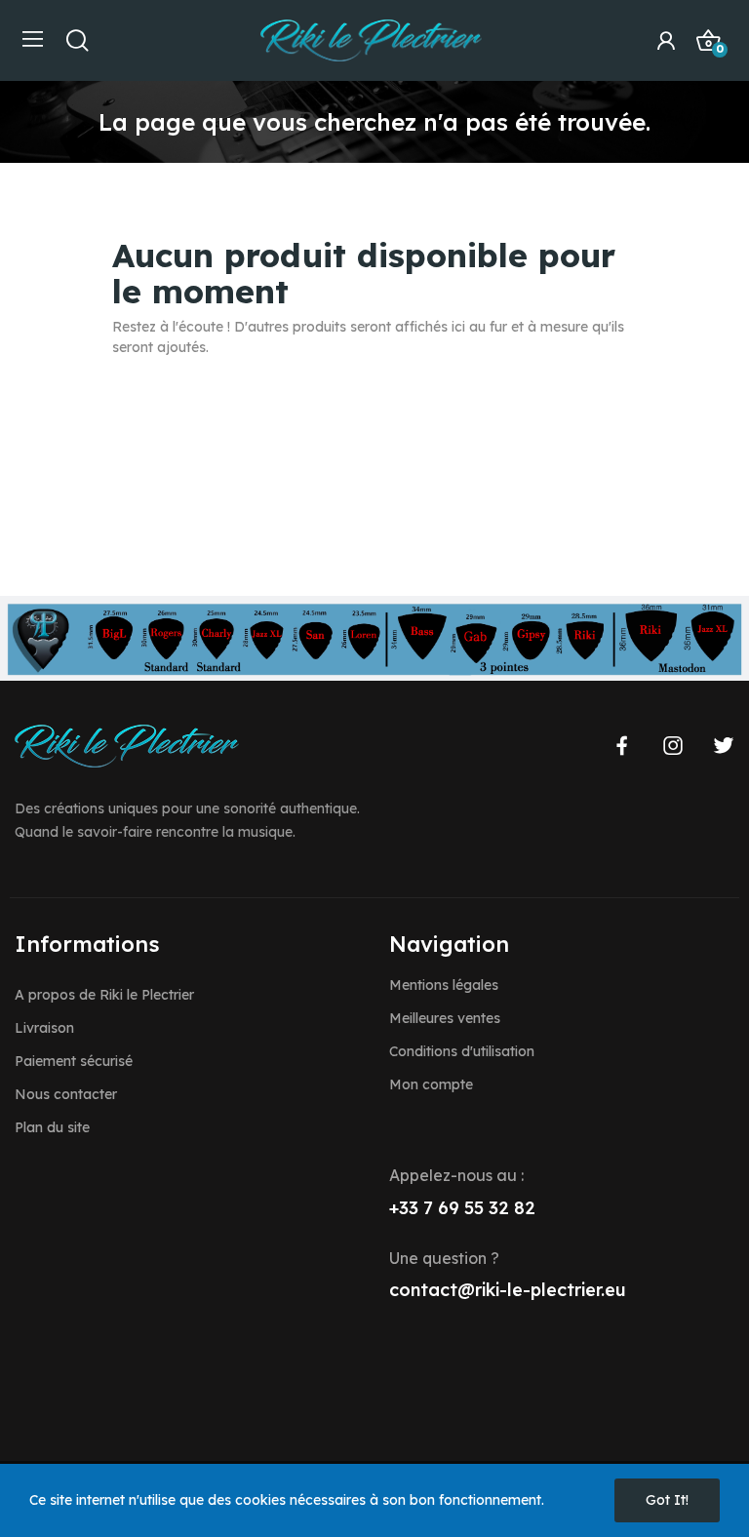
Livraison (44, 1028)
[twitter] (723, 746)
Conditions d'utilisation (461, 1051)
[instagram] (673, 746)
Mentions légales (443, 985)
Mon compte (431, 1084)
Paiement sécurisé (74, 1061)
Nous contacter (66, 1094)
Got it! (667, 1500)
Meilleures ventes (444, 1018)
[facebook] (622, 746)
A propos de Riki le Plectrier (104, 995)
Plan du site (52, 1127)
